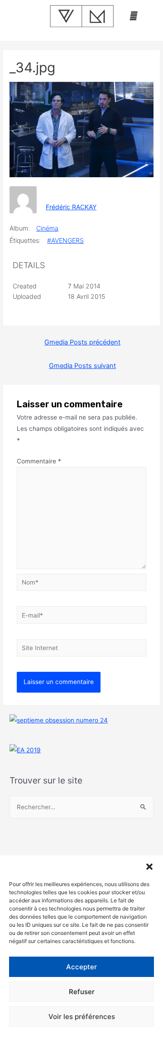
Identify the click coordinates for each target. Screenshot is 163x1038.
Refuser (82, 991)
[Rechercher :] (81, 807)
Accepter (81, 967)
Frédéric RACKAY (71, 207)
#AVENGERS (65, 240)
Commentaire (39, 461)
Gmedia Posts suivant (82, 366)
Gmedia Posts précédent (82, 342)
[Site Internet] (82, 649)
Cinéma (47, 228)
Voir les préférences (81, 1016)
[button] (149, 866)
